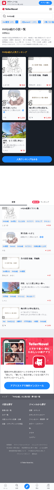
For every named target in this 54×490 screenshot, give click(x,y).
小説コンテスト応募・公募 (11, 419)
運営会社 (34, 454)
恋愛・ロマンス (34, 410)
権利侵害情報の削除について (17, 451)
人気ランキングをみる (27, 159)
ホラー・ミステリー (36, 424)
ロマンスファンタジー (37, 415)
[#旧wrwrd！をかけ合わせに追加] (40, 22)
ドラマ (31, 433)
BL (30, 428)
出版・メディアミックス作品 (12, 424)
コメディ (32, 437)
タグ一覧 (5, 415)
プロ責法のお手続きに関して (36, 451)
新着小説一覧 (7, 410)
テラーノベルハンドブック (22, 444)
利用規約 (9, 444)
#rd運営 (8, 22)
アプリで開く (45, 3)
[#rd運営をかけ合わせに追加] (17, 22)
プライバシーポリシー (23, 454)
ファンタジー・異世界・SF (38, 419)
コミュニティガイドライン (39, 444)
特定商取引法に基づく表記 (29, 448)
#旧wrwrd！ (29, 22)
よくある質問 (43, 448)
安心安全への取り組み (13, 448)
